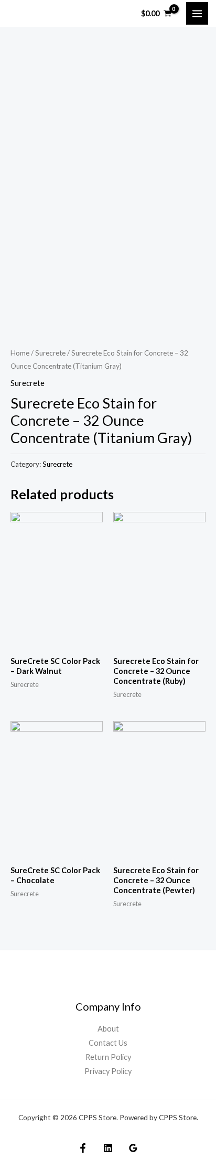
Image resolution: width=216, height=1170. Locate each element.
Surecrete (50, 353)
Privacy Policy (108, 1071)
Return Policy (108, 1057)
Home (19, 353)
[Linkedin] (108, 1148)
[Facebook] (83, 1148)
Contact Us (108, 1042)
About (108, 1028)
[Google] (133, 1148)
